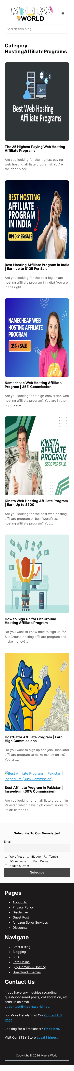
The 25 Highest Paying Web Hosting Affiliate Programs (35, 148)
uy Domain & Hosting (30, 967)
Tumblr (53, 856)
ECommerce (17, 861)
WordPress (16, 856)
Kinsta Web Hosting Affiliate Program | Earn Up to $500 (36, 502)
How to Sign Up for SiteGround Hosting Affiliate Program (30, 621)
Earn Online (40, 861)
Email (7, 841)
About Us (20, 902)
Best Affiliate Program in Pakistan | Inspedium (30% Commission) (34, 789)
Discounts (20, 928)
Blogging (19, 952)
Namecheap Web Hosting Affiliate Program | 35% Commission (33, 384)
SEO (16, 957)
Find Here (51, 1029)
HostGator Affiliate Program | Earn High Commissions (34, 739)
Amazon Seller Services (30, 922)
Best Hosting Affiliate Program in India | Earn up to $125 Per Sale (37, 266)
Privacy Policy (23, 907)
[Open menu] (63, 13)
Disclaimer (20, 912)
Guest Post (21, 917)
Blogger (36, 856)
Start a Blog (22, 947)
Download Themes (27, 972)
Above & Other (19, 866)
